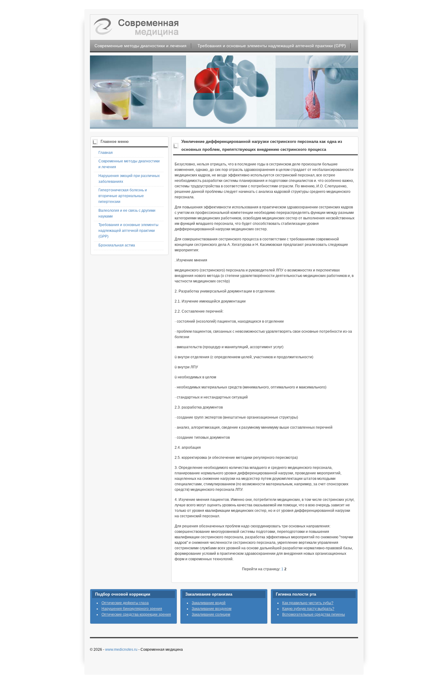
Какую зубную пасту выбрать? (308, 609)
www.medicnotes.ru (121, 649)
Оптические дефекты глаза (125, 603)
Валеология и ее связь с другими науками (126, 213)
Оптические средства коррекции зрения (136, 614)
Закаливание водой (209, 603)
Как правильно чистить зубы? (307, 603)
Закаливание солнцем (211, 614)
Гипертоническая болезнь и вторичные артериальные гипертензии (122, 196)
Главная (105, 153)
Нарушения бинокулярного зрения (131, 609)
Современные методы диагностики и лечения (140, 45)
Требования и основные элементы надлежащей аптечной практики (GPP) (271, 45)
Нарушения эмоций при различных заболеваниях (129, 179)
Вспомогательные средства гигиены (313, 614)
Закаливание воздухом (211, 609)
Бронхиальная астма (116, 245)
